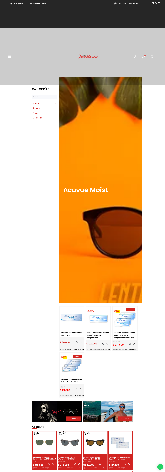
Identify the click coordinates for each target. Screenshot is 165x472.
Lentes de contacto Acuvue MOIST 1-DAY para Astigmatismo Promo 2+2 (124, 335)
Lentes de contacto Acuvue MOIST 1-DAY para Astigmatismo (98, 335)
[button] (160, 467)
